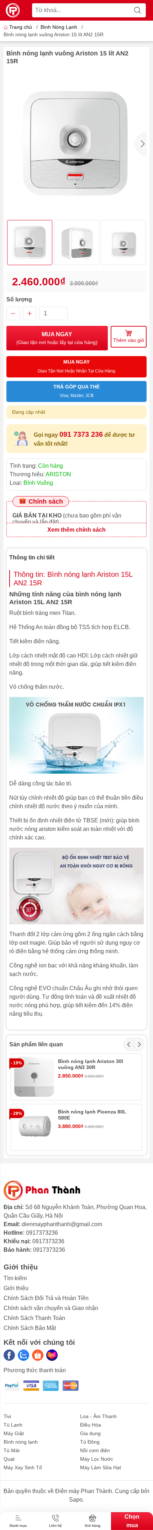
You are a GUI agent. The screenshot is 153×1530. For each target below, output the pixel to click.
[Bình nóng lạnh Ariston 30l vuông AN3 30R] (34, 1077)
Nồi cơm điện (95, 1450)
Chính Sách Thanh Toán (34, 1318)
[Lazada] (52, 1355)
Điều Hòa (90, 1425)
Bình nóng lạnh (21, 1442)
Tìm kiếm (15, 1278)
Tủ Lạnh (13, 1425)
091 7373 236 (81, 434)
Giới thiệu (16, 1288)
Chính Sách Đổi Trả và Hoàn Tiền (46, 1298)
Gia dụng (90, 1433)
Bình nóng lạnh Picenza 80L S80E (92, 1115)
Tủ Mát (12, 1450)
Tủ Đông (90, 1442)
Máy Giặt (14, 1433)
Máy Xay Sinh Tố (23, 1467)
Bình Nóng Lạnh (59, 27)
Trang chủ (20, 27)
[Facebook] (9, 1355)
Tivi (7, 1416)
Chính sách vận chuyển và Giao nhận (51, 1308)
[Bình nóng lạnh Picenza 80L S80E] (34, 1127)
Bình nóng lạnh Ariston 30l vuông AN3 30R (90, 1064)
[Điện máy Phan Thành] (13, 10)
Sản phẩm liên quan (36, 1044)
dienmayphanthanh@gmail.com (62, 1224)
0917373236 (42, 1233)
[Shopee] (37, 1355)
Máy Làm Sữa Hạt (100, 1467)
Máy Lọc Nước (96, 1459)
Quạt (9, 1459)
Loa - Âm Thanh (98, 1416)
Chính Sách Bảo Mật (30, 1328)
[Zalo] (23, 1355)
